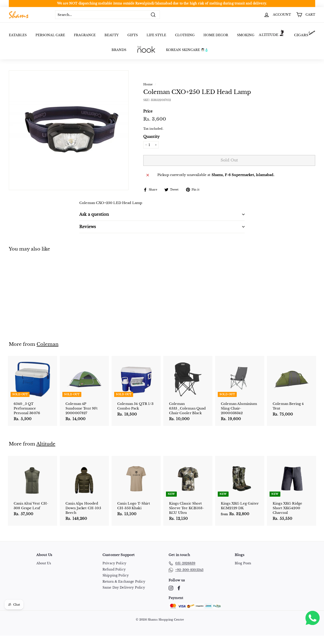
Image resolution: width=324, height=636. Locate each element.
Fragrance (85, 35)
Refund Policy (114, 569)
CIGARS (301, 35)
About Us (43, 563)
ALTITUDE (268, 35)
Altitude (45, 444)
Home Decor (215, 35)
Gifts (132, 35)
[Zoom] (68, 130)
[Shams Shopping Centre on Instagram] (171, 588)
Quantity (151, 136)
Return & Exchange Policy (123, 582)
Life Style (156, 35)
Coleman (47, 344)
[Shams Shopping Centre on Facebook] (179, 588)
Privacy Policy (114, 563)
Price (148, 111)
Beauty (111, 35)
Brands (119, 50)
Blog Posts (243, 563)
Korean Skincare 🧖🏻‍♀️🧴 (187, 50)
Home (148, 84)
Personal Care (50, 35)
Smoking (245, 35)
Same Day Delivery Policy (123, 587)
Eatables (18, 35)
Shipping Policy (115, 575)
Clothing (185, 35)
